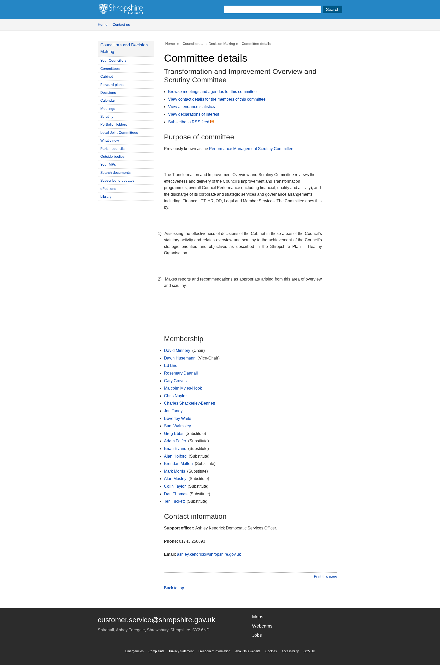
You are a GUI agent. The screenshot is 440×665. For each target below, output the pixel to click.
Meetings (107, 109)
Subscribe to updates (117, 180)
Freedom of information (214, 651)
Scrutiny (106, 116)
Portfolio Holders (113, 124)
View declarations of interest (193, 114)
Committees (110, 68)
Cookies (271, 651)
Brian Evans (175, 448)
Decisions (108, 92)
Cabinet (106, 76)
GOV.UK (309, 651)
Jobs (257, 635)
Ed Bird (170, 365)
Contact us (121, 24)
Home (102, 24)
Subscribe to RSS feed (189, 122)
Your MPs (108, 164)
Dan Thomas (175, 494)
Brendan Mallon (178, 463)
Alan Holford (175, 456)
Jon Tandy (173, 411)
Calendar (107, 100)
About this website (247, 651)
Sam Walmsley (177, 426)
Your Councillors (113, 60)
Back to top (174, 588)
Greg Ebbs (173, 433)
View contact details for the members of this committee (217, 99)
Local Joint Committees (119, 132)
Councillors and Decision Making (209, 44)
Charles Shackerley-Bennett (189, 403)
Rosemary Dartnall (181, 373)
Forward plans (111, 85)
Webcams (262, 626)
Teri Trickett (174, 501)
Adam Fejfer (175, 441)
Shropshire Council (121, 9)
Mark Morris (174, 471)
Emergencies (134, 651)
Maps (257, 616)
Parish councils (112, 149)
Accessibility (290, 651)
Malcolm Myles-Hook (183, 388)
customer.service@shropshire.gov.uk (156, 620)
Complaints (156, 651)
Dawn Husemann (180, 358)
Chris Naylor (175, 396)
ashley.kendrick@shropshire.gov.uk (209, 554)
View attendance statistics (191, 106)
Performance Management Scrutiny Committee (251, 149)
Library (106, 196)
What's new (109, 140)
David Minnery (177, 350)
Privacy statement (181, 651)
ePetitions (108, 189)
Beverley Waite (177, 418)
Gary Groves (175, 381)
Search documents (115, 172)
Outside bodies (112, 156)
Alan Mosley (175, 478)
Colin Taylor (175, 486)
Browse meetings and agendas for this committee (212, 91)
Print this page (325, 576)
